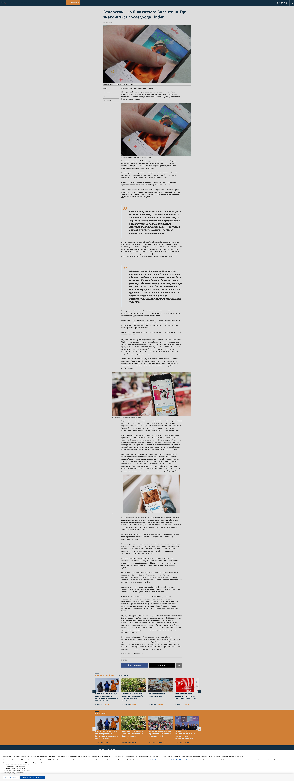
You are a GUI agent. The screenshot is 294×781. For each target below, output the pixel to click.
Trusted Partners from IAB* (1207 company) (150, 759)
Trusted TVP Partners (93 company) (177, 759)
